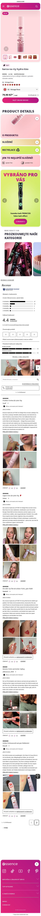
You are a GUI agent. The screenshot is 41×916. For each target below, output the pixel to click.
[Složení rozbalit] (37, 142)
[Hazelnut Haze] (5, 85)
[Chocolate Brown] (17, 85)
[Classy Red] (15, 85)
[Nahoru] (37, 864)
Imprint (4, 901)
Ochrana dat (6, 905)
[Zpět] (4, 200)
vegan (7, 65)
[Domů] (13, 6)
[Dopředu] (36, 200)
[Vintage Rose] (3, 85)
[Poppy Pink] (8, 85)
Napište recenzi (19, 74)
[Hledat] (36, 6)
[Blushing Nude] (10, 85)
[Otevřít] (3, 6)
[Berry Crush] (19, 85)
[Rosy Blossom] (12, 85)
